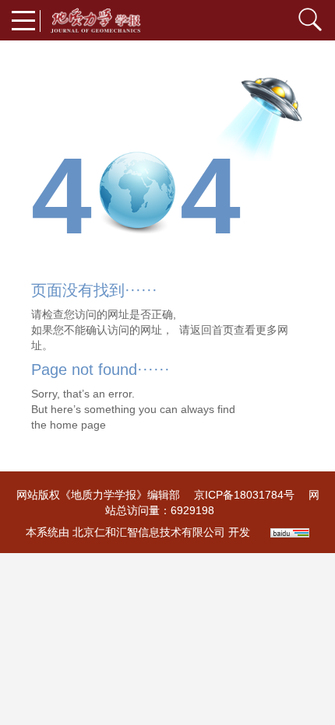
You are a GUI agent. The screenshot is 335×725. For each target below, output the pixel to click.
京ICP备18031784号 (244, 495)
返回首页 (212, 330)
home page (78, 425)
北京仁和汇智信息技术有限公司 (148, 532)
